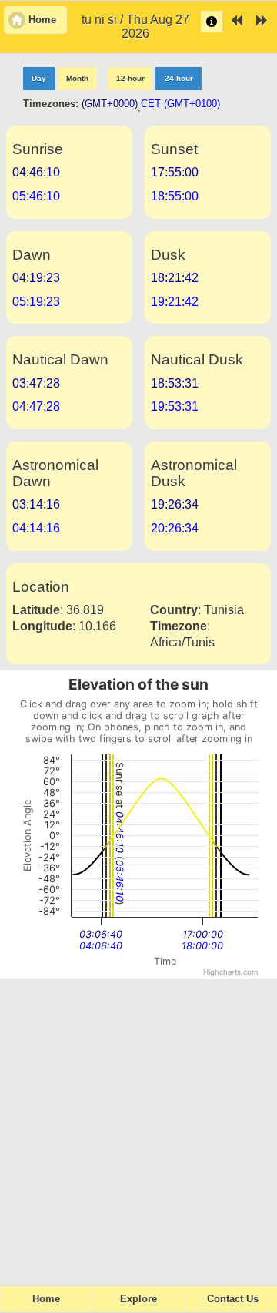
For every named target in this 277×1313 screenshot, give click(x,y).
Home (46, 1299)
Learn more (211, 21)
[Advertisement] (138, 1125)
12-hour (130, 78)
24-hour (179, 78)
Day (39, 78)
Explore (138, 1299)
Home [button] (42, 20)
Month (77, 78)
